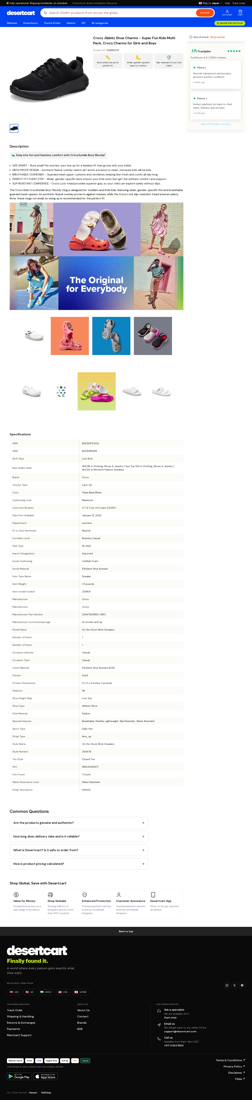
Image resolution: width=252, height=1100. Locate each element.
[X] (234, 985)
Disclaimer (236, 1073)
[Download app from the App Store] (45, 1076)
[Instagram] (227, 985)
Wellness (12, 23)
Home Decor (30, 23)
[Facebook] (242, 985)
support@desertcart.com (180, 1031)
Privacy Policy (234, 1066)
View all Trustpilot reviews (216, 124)
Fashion (71, 23)
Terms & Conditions (230, 1060)
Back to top (126, 931)
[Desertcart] (21, 13)
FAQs (240, 1079)
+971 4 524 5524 (174, 1045)
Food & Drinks (52, 23)
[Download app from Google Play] (19, 1076)
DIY (83, 23)
